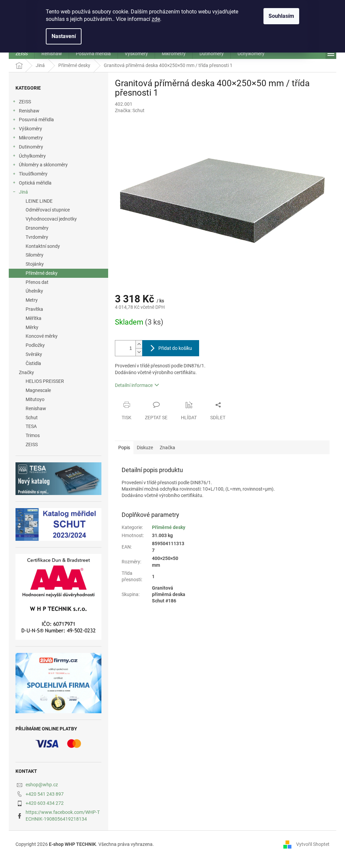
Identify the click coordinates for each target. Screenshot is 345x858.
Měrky (32, 327)
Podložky (35, 345)
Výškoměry (30, 128)
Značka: (130, 110)
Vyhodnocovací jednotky (51, 219)
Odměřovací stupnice (48, 209)
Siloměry (34, 255)
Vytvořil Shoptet (313, 844)
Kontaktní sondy (43, 246)
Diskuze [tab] (145, 447)
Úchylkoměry (32, 156)
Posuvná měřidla (36, 119)
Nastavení (64, 36)
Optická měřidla (35, 183)
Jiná (23, 192)
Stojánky (35, 264)
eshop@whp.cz (42, 784)
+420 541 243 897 (45, 794)
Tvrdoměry (37, 237)
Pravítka (34, 309)
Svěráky (34, 354)
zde (156, 19)
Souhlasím (281, 16)
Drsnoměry (37, 228)
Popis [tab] (124, 447)
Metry (32, 300)
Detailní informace (134, 385)
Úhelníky (34, 291)
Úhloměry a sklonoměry (43, 164)
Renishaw (29, 110)
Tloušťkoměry (33, 173)
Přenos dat (37, 282)
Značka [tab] (167, 447)
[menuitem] (21, 53)
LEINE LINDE (39, 201)
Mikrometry (31, 137)
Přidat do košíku (175, 348)
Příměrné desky (42, 273)
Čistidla (33, 363)
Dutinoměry (31, 147)
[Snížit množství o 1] (138, 352)
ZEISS (25, 101)
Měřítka (33, 318)
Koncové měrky (42, 336)
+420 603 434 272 (45, 803)
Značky (26, 372)
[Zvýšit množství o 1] (138, 344)
